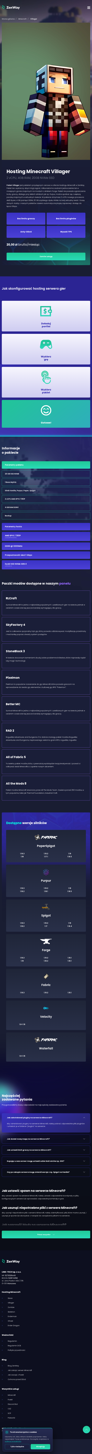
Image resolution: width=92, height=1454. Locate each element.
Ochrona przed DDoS (17, 1379)
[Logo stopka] (11, 1263)
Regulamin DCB (14, 1345)
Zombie (11, 1307)
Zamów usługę (46, 256)
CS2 (9, 1409)
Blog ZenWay (13, 1366)
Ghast (10, 1321)
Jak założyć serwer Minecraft (20, 1370)
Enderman (12, 1316)
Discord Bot (13, 1404)
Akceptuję (40, 1446)
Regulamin (12, 1341)
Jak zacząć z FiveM (16, 1375)
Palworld (11, 1418)
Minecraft (12, 1395)
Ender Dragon (14, 1325)
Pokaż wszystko (43, 1234)
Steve (10, 1298)
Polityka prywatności (16, 1350)
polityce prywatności (13, 1441)
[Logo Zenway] (13, 8)
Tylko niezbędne (17, 1446)
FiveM (10, 1399)
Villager (11, 1303)
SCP (9, 1413)
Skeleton (11, 1312)
